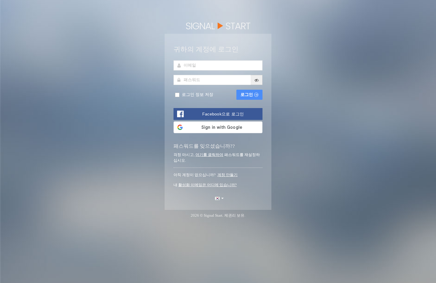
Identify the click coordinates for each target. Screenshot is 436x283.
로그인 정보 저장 (197, 94)
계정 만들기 (227, 175)
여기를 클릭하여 (209, 154)
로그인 (247, 94)
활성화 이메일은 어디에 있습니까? (207, 185)
